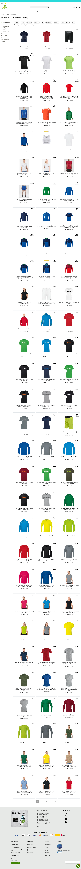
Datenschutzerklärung (15, 847)
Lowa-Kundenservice (15, 857)
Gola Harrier (47, 850)
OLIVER (46, 853)
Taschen (2, 37)
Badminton (24, 11)
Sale (69, 11)
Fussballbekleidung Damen (6, 27)
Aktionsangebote (30, 844)
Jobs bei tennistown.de (31, 849)
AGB (12, 850)
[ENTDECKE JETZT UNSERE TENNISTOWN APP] (19, 827)
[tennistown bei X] (66, 816)
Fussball (3, 33)
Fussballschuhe (4, 20)
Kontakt (12, 845)
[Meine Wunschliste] (76, 7)
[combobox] (3, 3)
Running (36, 11)
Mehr (65, 11)
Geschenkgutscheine (31, 847)
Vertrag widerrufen (16, 862)
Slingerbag (47, 847)
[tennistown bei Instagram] (66, 814)
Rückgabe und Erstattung (16, 852)
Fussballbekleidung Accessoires (6, 24)
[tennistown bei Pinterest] (66, 822)
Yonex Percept (48, 849)
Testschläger (47, 852)
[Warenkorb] (79, 7)
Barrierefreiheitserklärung (16, 849)
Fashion (59, 11)
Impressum (29, 850)
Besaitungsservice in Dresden (33, 845)
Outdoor (42, 11)
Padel (30, 11)
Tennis (12, 11)
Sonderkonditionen (15, 855)
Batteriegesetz (14, 860)
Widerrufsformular (15, 853)
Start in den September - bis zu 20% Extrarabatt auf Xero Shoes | (40, 0)
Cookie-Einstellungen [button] (15, 858)
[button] (74, 7)
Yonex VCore (47, 855)
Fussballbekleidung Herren (6, 29)
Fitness (53, 11)
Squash (18, 11)
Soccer (48, 11)
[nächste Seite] (55, 801)
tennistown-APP (30, 852)
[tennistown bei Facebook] (66, 819)
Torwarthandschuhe (5, 39)
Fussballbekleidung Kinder (6, 31)
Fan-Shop (3, 41)
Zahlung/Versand (14, 844)
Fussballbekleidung (6, 22)
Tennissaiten (47, 845)
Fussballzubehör (4, 35)
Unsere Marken (48, 844)
